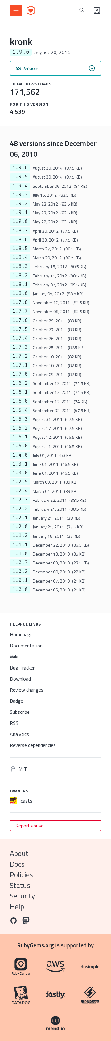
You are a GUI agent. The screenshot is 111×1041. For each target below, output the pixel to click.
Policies (21, 874)
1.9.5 (20, 177)
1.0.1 (20, 580)
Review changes (26, 689)
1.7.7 (20, 311)
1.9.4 (20, 186)
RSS (14, 723)
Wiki (14, 656)
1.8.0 (20, 293)
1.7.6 (20, 320)
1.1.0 (20, 554)
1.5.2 (20, 428)
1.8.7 (20, 231)
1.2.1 (20, 518)
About (19, 853)
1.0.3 (20, 563)
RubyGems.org (35, 945)
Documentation (26, 645)
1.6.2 (20, 383)
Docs (17, 864)
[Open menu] (16, 10)
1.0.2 (20, 571)
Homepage (21, 634)
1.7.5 (20, 329)
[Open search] (82, 10)
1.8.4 (20, 257)
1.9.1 (20, 213)
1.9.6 (20, 168)
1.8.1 (20, 284)
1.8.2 (20, 276)
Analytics (19, 734)
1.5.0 (20, 446)
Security (22, 895)
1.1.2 (20, 535)
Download (20, 678)
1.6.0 (20, 401)
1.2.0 (20, 527)
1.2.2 (20, 509)
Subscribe (20, 712)
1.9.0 (20, 221)
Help (17, 906)
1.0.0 (20, 590)
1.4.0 (20, 455)
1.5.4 (20, 410)
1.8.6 (20, 240)
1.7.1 (20, 365)
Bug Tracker (22, 667)
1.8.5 (20, 249)
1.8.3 (20, 266)
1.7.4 (20, 338)
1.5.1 (20, 437)
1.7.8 (20, 302)
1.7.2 (20, 356)
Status (20, 885)
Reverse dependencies (33, 745)
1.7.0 (20, 374)
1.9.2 (20, 204)
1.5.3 (20, 419)
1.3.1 (20, 464)
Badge (16, 701)
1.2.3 (20, 500)
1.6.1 (20, 392)
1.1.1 (20, 545)
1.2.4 (20, 491)
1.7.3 (20, 347)
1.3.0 (20, 473)
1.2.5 (20, 482)
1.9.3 (20, 195)
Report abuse (29, 825)
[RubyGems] (31, 10)
